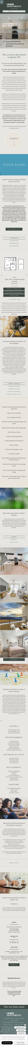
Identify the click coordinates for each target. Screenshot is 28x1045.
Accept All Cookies (7, 1042)
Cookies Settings (20, 1042)
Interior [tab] (14, 537)
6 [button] (19, 299)
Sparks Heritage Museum (14, 748)
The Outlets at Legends (14, 792)
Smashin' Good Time (14, 745)
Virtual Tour (14, 295)
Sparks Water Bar (14, 778)
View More (14, 659)
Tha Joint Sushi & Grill (14, 780)
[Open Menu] (1, 2)
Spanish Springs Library (14, 747)
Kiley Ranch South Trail (14, 759)
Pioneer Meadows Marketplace (14, 788)
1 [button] (8, 299)
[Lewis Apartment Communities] (14, 5)
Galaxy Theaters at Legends (14, 744)
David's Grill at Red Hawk (14, 775)
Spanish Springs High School (14, 732)
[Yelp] (18, 942)
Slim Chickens (14, 772)
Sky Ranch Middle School (14, 731)
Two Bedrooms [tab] (14, 240)
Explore (14, 138)
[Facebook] (10, 942)
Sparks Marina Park (14, 762)
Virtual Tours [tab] (14, 542)
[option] (14, 275)
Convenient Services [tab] (14, 389)
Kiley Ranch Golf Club (14, 758)
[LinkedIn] (15, 942)
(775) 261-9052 (14, 8)
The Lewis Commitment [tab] (14, 391)
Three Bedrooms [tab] (14, 243)
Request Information (18, 11)
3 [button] (13, 299)
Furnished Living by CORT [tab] (14, 394)
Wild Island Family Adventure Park (14, 750)
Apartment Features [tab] (14, 386)
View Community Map (14, 229)
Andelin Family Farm (14, 741)
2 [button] (10, 299)
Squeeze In (14, 774)
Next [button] (26, 275)
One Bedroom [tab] (14, 238)
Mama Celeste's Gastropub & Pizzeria (14, 777)
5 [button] (17, 299)
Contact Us (14, 964)
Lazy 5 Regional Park (14, 761)
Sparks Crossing (14, 789)
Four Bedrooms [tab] (14, 246)
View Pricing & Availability (14, 292)
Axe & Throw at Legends (14, 742)
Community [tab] (14, 539)
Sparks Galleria (14, 791)
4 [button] (15, 299)
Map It (5, 11)
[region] (14, 1039)
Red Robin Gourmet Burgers (14, 771)
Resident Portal (14, 862)
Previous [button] (1, 275)
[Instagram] (13, 942)
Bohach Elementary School (14, 729)
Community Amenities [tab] (14, 383)
